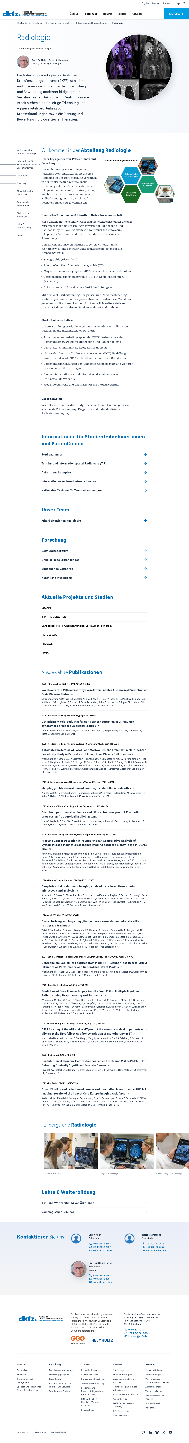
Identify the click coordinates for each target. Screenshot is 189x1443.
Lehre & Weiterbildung (27, 225)
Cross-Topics (55, 1379)
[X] (163, 1432)
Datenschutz (39, 1432)
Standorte (21, 1374)
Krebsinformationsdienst (93, 1379)
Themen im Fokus (153, 1391)
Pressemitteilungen (154, 1370)
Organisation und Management (25, 1380)
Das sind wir (22, 1370)
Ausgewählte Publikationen (27, 203)
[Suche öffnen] (184, 3)
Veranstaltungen (153, 1374)
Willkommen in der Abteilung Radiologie (27, 151)
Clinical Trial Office (90, 1374)
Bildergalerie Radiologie (27, 214)
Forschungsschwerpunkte (61, 1370)
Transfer (85, 1364)
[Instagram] (143, 1432)
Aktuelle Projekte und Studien (27, 192)
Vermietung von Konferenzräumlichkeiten (157, 1380)
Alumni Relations (121, 1415)
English (145, 3)
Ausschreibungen (153, 1386)
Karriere (117, 1364)
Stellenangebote (121, 1370)
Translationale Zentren (59, 1391)
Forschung (27, 183)
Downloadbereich (153, 1403)
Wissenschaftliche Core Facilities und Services (60, 1385)
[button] (71, 1155)
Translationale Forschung (92, 1383)
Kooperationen (88, 1410)
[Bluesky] (157, 1432)
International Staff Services (126, 1394)
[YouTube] (170, 1432)
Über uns (22, 1364)
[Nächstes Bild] (175, 1119)
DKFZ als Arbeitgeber (123, 1374)
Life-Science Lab (121, 1411)
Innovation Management (92, 1370)
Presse (166, 3)
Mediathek (150, 1407)
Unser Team (27, 175)
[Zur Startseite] (25, 14)
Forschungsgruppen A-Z (60, 1374)
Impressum (22, 1432)
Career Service (120, 1398)
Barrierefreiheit (59, 1432)
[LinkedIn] (150, 1432)
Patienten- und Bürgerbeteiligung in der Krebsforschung (92, 1391)
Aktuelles (150, 1364)
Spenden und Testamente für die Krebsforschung (29, 1388)
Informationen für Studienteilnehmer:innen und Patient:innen (27, 164)
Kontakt (156, 3)
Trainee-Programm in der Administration (125, 1388)
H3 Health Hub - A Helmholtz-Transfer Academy (90, 1402)
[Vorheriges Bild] (168, 1119)
